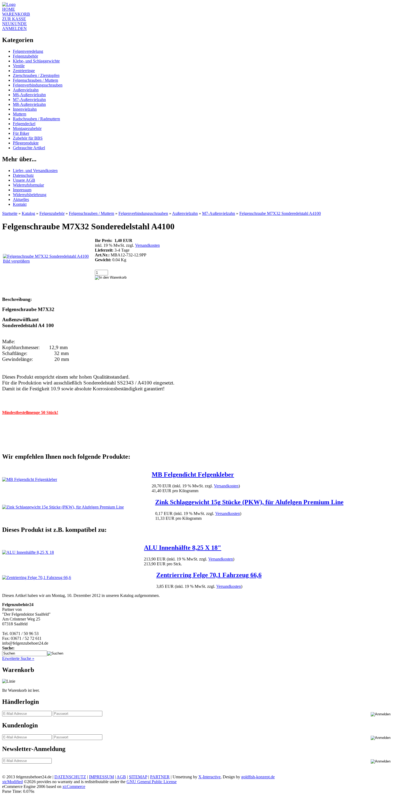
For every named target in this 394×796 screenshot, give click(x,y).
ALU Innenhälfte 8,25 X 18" (182, 547)
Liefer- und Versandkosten (35, 170)
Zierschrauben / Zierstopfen (36, 75)
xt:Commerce (73, 786)
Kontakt (20, 204)
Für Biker (21, 133)
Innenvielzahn (25, 109)
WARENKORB (16, 14)
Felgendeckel (24, 123)
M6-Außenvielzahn (29, 94)
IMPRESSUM (101, 777)
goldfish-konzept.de (258, 777)
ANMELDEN (14, 28)
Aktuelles (21, 199)
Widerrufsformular (28, 185)
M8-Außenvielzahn (29, 104)
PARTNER (160, 777)
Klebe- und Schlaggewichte (36, 61)
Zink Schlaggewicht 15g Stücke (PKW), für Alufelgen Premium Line (249, 502)
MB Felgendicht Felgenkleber (193, 474)
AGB (121, 777)
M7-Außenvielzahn (29, 99)
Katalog (28, 213)
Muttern (19, 114)
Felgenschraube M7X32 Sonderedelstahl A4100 (280, 213)
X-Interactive (209, 777)
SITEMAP (138, 777)
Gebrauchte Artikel (29, 147)
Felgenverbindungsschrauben (37, 85)
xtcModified (12, 781)
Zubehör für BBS (28, 138)
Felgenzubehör (25, 56)
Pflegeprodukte (26, 143)
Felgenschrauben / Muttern (35, 80)
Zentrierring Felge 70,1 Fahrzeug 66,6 (209, 574)
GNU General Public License (152, 781)
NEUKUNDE (14, 23)
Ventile (19, 65)
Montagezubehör (27, 128)
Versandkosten (147, 245)
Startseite (9, 213)
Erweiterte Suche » (18, 658)
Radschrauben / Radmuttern (36, 119)
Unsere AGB (24, 180)
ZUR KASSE (14, 19)
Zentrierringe (24, 70)
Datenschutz (23, 175)
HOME (8, 9)
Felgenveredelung (28, 51)
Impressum (22, 190)
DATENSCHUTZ (70, 777)
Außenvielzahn (26, 90)
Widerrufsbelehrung (29, 194)
